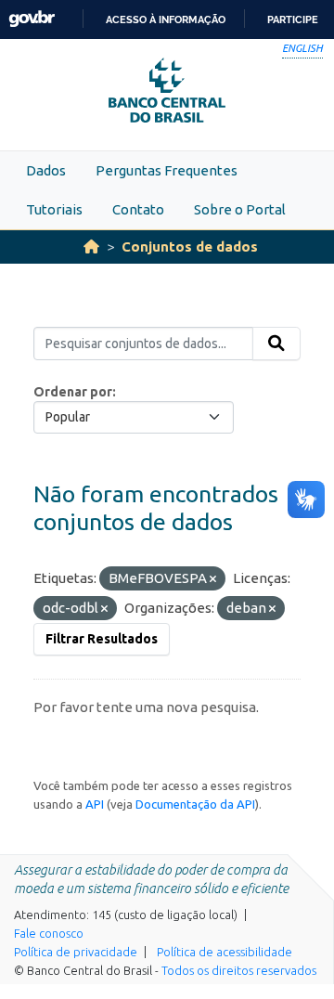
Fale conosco (49, 933)
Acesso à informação (165, 19)
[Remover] (213, 579)
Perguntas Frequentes (167, 170)
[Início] (91, 246)
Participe (292, 19)
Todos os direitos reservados (238, 970)
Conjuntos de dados (190, 246)
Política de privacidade (75, 951)
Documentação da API (195, 804)
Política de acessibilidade (224, 951)
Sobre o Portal (240, 209)
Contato (138, 209)
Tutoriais (54, 209)
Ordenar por (72, 391)
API (94, 804)
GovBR (31, 19)
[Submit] (276, 343)
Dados (46, 170)
